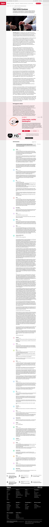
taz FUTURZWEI (36, 505)
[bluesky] (40, 487)
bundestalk (8, 504)
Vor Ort (26, 505)
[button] (41, 3)
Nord (7, 498)
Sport (7, 496)
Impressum (33, 522)
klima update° (8, 506)
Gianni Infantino (18, 492)
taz (9, 487)
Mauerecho (8, 507)
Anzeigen (8, 518)
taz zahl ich (17, 506)
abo (34, 491)
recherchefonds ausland (37, 495)
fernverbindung (9, 505)
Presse (26, 496)
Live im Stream (27, 506)
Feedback (17, 514)
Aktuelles (26, 491)
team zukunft (17, 504)
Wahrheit (8, 499)
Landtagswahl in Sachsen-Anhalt (19, 496)
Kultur (7, 495)
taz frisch (17, 505)
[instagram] (41, 487)
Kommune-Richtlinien (36, 521)
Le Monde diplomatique (37, 506)
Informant (26, 522)
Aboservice (17, 515)
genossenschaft (36, 492)
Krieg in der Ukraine (18, 497)
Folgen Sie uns (35, 487)
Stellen (26, 495)
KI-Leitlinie (40, 521)
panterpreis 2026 (36, 497)
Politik (7, 491)
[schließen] (41, 117)
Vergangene (26, 507)
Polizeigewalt (17, 491)
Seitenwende (38, 522)
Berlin (7, 497)
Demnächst (26, 504)
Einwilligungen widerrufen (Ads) (29, 523)
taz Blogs (35, 504)
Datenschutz (29, 522)
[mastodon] (38, 487)
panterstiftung (36, 496)
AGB (35, 522)
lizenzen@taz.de (12, 522)
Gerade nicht (39, 117)
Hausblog (26, 492)
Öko (7, 492)
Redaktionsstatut (30, 521)
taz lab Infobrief (18, 507)
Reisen (8, 514)
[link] (8, 3)
